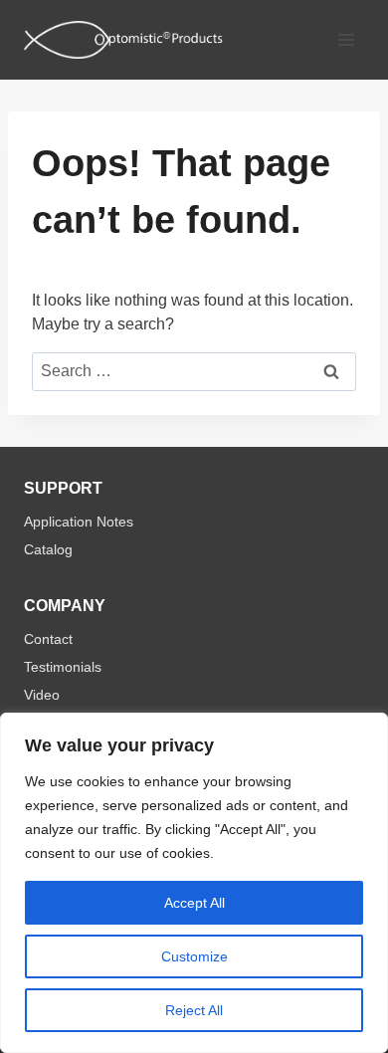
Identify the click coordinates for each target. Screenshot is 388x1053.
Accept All (194, 903)
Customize (194, 956)
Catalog (48, 549)
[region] (194, 883)
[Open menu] (345, 39)
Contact (48, 639)
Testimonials (62, 667)
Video (42, 695)
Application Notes (78, 521)
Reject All (194, 1010)
